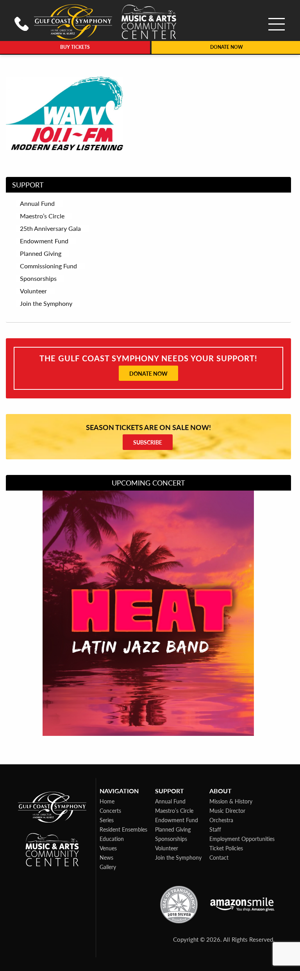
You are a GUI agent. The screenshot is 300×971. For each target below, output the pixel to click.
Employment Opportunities (242, 838)
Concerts (110, 810)
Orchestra (221, 820)
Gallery (108, 866)
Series (107, 820)
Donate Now (148, 373)
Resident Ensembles (123, 829)
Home (107, 801)
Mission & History (230, 801)
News (106, 857)
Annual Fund (170, 801)
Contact (219, 857)
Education (112, 838)
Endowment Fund (176, 820)
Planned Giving (173, 829)
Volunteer (166, 848)
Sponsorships (171, 838)
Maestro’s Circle (174, 810)
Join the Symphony (178, 857)
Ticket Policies (226, 848)
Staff (215, 829)
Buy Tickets (75, 47)
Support (28, 184)
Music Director (227, 810)
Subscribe (147, 442)
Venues (108, 848)
